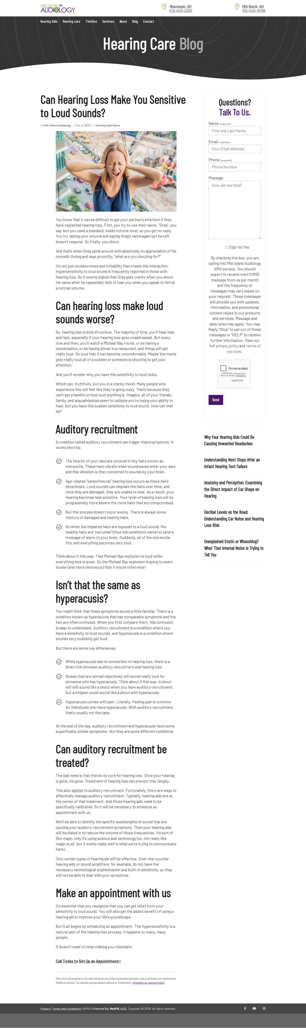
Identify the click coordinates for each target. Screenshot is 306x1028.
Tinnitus (91, 21)
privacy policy (227, 345)
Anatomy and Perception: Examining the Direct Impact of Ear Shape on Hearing (233, 489)
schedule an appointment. (149, 982)
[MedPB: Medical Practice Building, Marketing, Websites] (110, 1008)
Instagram (264, 1009)
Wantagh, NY (181, 6)
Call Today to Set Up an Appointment (87, 961)
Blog (135, 21)
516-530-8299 (253, 10)
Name (220, 123)
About (123, 21)
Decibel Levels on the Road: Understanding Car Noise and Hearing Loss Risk (234, 518)
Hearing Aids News (108, 125)
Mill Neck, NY (253, 6)
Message (216, 177)
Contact (148, 21)
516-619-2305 (181, 10)
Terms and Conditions (66, 1008)
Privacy (45, 1008)
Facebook (245, 1009)
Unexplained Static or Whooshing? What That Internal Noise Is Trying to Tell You (234, 547)
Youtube (254, 1009)
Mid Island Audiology (57, 125)
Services (108, 21)
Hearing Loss (71, 21)
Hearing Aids (49, 21)
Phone (220, 159)
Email (219, 141)
